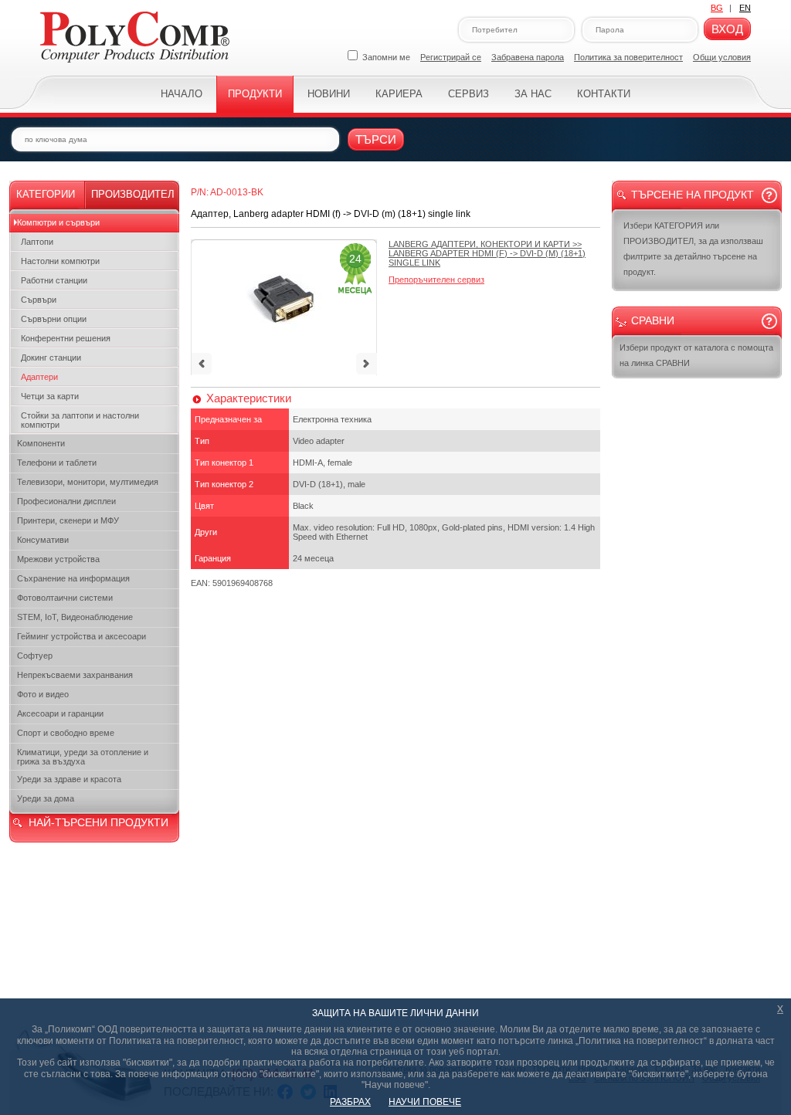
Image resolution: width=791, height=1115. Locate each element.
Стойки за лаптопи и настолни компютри (80, 420)
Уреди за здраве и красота (69, 779)
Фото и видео (43, 694)
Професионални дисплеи (66, 501)
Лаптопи (37, 241)
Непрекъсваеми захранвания (75, 675)
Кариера (399, 94)
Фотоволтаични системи (65, 597)
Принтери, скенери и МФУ (68, 520)
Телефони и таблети (57, 462)
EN (745, 7)
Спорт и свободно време (65, 732)
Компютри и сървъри (58, 222)
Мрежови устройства (58, 559)
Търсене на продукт (692, 194)
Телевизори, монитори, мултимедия (87, 481)
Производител (133, 194)
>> (487, 253)
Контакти (603, 94)
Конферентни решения (65, 338)
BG (717, 7)
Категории (45, 194)
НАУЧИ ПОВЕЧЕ (425, 1101)
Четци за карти (50, 396)
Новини (328, 94)
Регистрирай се (450, 57)
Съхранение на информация (73, 578)
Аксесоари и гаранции (60, 713)
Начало (181, 94)
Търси (375, 139)
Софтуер (35, 655)
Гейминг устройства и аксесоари (81, 636)
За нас (533, 94)
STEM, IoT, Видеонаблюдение (75, 617)
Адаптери (39, 376)
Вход (727, 29)
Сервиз (468, 94)
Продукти (255, 94)
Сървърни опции (54, 319)
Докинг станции (51, 357)
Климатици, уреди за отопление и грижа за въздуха (82, 756)
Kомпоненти (41, 443)
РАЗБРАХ (350, 1101)
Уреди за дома (45, 798)
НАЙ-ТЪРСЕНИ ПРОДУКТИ (98, 822)
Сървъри (38, 299)
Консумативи (43, 539)
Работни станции (54, 280)
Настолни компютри (60, 261)
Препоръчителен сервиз (436, 279)
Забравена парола (527, 57)
